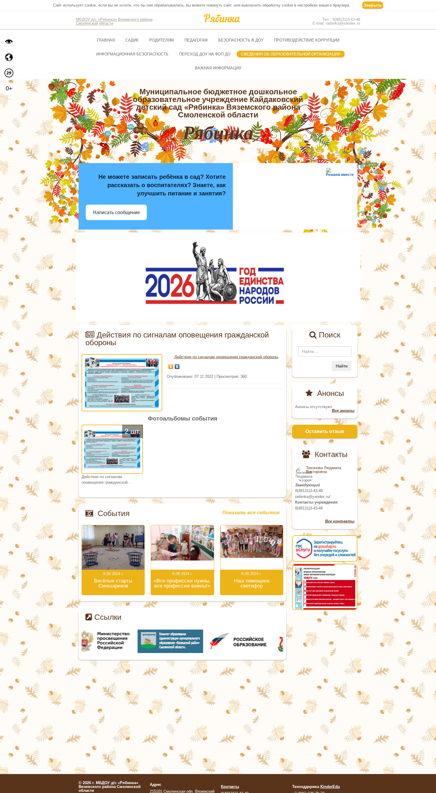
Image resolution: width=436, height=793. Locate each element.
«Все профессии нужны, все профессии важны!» (182, 583)
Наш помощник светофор (251, 583)
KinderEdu (330, 786)
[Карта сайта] (9, 57)
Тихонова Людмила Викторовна (323, 470)
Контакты (230, 786)
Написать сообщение (116, 212)
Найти (342, 366)
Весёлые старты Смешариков (113, 583)
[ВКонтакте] (177, 365)
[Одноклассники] (171, 365)
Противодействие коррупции (306, 40)
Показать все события (250, 512)
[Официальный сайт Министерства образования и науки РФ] (115, 641)
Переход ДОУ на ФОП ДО (204, 54)
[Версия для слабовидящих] (9, 41)
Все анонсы (343, 410)
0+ (9, 88)
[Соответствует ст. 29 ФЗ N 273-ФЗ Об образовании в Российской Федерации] (9, 73)
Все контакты (339, 521)
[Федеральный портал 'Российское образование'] (250, 641)
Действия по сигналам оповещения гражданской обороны (226, 357)
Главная (106, 40)
